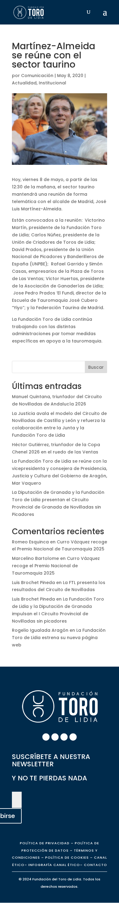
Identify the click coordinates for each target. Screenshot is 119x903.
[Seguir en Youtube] (73, 737)
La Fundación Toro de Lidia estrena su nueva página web (59, 637)
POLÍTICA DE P (45, 843)
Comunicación (37, 75)
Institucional (52, 83)
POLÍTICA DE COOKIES (66, 857)
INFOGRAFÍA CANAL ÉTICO (54, 864)
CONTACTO (95, 864)
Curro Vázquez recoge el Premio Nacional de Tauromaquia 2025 (56, 565)
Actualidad (24, 83)
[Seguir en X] (64, 737)
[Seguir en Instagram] (55, 737)
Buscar (96, 367)
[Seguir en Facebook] (46, 737)
